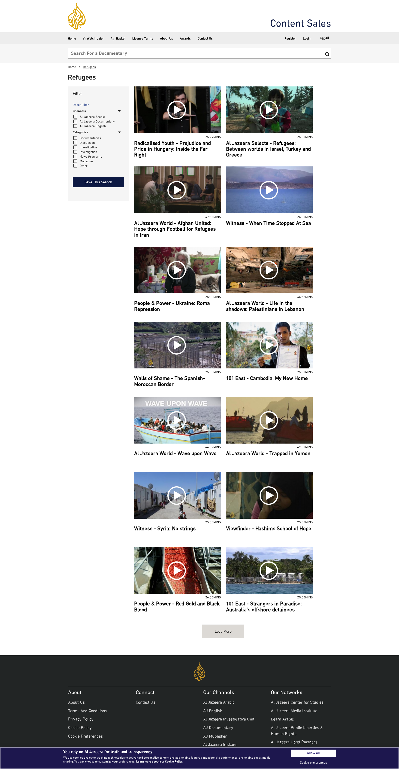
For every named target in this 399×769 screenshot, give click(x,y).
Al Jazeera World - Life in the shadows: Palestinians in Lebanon (265, 306)
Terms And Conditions (87, 711)
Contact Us (205, 38)
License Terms (142, 38)
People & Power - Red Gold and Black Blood (177, 607)
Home (72, 38)
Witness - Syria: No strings (165, 529)
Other (84, 166)
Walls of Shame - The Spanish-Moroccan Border (169, 381)
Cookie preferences (313, 763)
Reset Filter (81, 105)
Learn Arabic (282, 719)
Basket (120, 38)
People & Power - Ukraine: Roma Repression (172, 306)
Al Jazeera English (93, 126)
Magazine (86, 161)
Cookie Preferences (85, 736)
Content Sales (300, 24)
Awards (185, 38)
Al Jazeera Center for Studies (297, 702)
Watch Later (95, 38)
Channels (79, 111)
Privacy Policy (81, 719)
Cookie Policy (80, 728)
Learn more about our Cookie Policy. (159, 761)
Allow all (313, 753)
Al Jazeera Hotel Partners (294, 742)
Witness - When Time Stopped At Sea (268, 223)
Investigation (88, 152)
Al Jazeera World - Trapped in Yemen (268, 454)
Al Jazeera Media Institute (294, 711)
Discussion (87, 143)
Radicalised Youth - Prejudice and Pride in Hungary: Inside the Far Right (172, 149)
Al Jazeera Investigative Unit (228, 719)
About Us (166, 38)
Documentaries (90, 138)
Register (290, 38)
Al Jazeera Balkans (220, 744)
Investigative (88, 147)
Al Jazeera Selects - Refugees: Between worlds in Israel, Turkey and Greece (268, 149)
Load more (223, 632)
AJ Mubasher (215, 736)
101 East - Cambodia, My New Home (267, 378)
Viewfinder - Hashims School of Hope (268, 529)
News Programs (91, 156)
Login (307, 38)
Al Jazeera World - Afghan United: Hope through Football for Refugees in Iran (175, 229)
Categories (80, 132)
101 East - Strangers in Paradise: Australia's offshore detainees (264, 607)
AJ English (212, 711)
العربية (324, 38)
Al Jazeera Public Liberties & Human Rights (297, 731)
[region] (199, 758)
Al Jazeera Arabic (92, 117)
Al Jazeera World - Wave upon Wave (175, 454)
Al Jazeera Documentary (97, 121)
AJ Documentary (218, 728)
